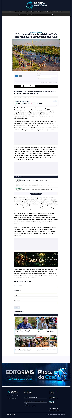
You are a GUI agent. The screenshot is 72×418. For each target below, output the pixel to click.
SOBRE (57, 11)
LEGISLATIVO (22, 11)
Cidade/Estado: (17, 290)
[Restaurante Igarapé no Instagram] (36, 259)
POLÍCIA (41, 11)
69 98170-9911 (56, 398)
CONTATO (61, 11)
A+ (22, 86)
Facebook (13, 414)
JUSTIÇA (27, 11)
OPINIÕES (37, 11)
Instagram (9, 414)
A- (24, 86)
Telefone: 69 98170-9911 (53, 407)
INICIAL (10, 11)
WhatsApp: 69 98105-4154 (53, 408)
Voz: (37, 77)
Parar (20, 76)
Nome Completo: (17, 285)
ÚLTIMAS (53, 11)
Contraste (32, 86)
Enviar (17, 307)
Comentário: (16, 300)
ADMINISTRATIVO (16, 11)
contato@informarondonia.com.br (55, 410)
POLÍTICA (32, 11)
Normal (28, 86)
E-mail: (15, 295)
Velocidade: (39, 73)
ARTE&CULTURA (47, 11)
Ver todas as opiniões (35, 193)
